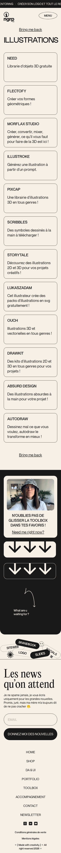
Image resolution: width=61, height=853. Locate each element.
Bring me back (30, 29)
